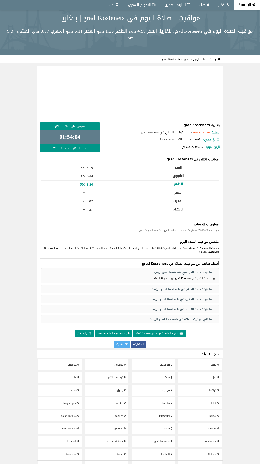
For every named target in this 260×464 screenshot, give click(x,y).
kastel (120, 454)
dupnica (212, 428)
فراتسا (213, 390)
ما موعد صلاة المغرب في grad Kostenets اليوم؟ (182, 299)
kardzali (166, 454)
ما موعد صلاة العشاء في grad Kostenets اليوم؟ (182, 309)
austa (74, 390)
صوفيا (167, 377)
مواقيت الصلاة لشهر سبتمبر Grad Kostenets (158, 333)
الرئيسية (245, 5)
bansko (166, 403)
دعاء (203, 5)
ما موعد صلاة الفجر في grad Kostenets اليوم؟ (183, 272)
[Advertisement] (130, 94)
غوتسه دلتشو (115, 377)
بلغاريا (186, 59)
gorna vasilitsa (69, 428)
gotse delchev (209, 441)
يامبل (120, 390)
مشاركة (138, 344)
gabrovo (119, 428)
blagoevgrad (70, 403)
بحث (112, 5)
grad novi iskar (115, 441)
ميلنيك (166, 390)
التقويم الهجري (140, 5)
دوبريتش (72, 364)
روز (215, 377)
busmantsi (165, 415)
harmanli (72, 441)
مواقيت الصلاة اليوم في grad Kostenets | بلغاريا (130, 17)
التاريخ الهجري (176, 5)
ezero (167, 428)
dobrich (119, 415)
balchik (213, 403)
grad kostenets (162, 441)
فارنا (74, 377)
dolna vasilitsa (69, 415)
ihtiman (212, 454)
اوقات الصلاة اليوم (205, 59)
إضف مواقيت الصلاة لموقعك (113, 333)
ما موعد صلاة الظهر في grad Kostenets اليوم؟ (182, 289)
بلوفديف (165, 364)
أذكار (223, 5)
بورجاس (119, 364)
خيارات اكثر (83, 333)
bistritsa (119, 403)
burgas (213, 415)
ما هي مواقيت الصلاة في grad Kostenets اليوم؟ (181, 319)
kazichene (71, 454)
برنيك (214, 364)
